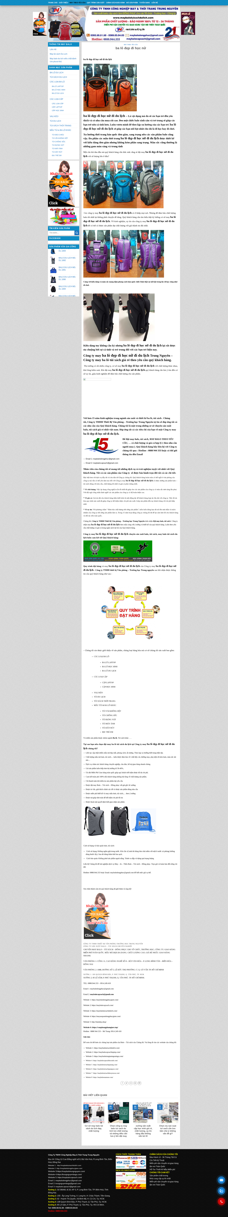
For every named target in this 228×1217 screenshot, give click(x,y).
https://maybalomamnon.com (103, 1077)
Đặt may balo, (158, 521)
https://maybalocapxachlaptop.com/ (107, 1052)
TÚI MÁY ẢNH (57, 148)
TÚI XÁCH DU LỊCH (58, 77)
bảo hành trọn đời (148, 473)
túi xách (115, 360)
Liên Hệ (155, 3)
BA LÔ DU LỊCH (56, 73)
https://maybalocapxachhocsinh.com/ (105, 1060)
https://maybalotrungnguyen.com (70, 1171)
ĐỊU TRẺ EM (57, 155)
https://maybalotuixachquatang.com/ (105, 1065)
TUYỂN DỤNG (144, 3)
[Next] (178, 1123)
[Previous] (83, 1123)
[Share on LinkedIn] (139, 1083)
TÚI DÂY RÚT (57, 152)
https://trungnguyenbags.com (69, 1174)
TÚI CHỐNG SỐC (58, 142)
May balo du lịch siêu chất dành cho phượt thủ (63, 60)
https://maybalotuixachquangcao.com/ (106, 1069)
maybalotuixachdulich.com (71, 1165)
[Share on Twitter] (127, 1083)
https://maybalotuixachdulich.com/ (104, 1011)
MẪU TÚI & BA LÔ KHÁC (60, 130)
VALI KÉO (54, 116)
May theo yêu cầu (78, 3)
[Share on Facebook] (122, 1083)
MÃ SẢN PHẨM (132, 3)
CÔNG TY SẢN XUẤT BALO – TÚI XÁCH (100, 946)
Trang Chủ (52, 3)
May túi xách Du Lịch (58, 54)
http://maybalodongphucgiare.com (69, 1168)
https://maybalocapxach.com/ (102, 1005)
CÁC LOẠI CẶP (56, 99)
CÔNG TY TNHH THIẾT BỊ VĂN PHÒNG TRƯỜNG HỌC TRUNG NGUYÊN (113, 944)
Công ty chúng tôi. (125, 477)
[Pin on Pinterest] (135, 1083)
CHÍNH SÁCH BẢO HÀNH (115, 3)
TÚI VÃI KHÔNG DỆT (60, 138)
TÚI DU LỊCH (55, 121)
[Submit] (76, 233)
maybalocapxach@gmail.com (105, 463)
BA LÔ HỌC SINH (58, 90)
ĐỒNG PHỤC (121, 949)
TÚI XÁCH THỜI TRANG (60, 126)
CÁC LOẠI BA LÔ (57, 82)
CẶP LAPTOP (57, 107)
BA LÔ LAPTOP (58, 86)
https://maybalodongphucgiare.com (104, 1000)
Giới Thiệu (63, 3)
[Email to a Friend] (131, 1083)
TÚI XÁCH (108, 949)
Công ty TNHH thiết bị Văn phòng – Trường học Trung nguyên (124, 570)
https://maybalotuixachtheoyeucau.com (106, 1073)
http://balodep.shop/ (98, 1022)
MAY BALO (97, 949)
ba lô (105, 360)
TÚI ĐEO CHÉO (58, 135)
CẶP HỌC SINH (58, 110)
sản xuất (162, 650)
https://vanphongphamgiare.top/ (105, 1027)
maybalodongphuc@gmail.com (106, 459)
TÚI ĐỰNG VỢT (58, 145)
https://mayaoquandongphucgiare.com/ (106, 1016)
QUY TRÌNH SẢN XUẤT (95, 3)
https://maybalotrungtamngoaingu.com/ (108, 1056)
